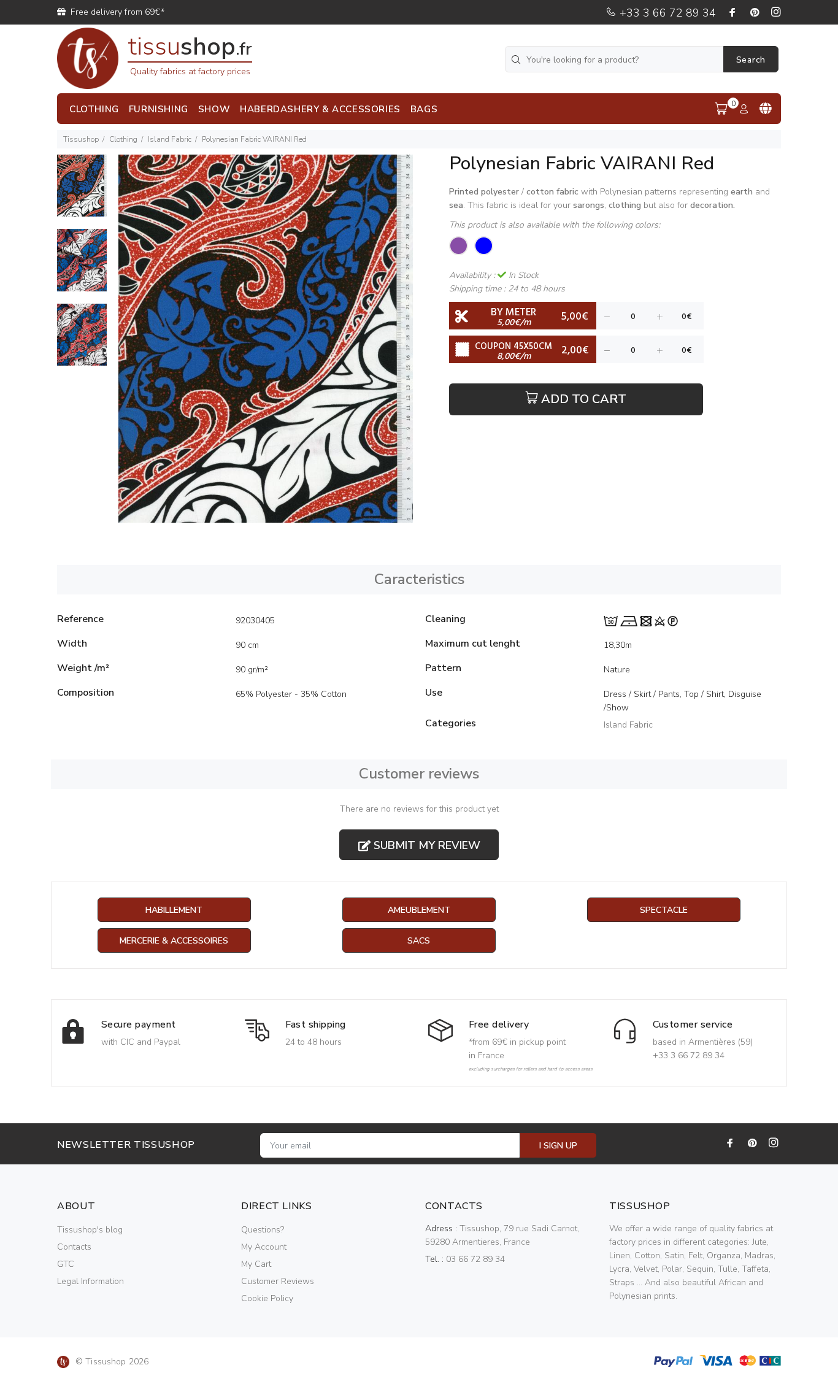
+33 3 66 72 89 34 (666, 13)
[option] (82, 192)
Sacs (418, 941)
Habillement (173, 910)
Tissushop (81, 139)
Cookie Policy (267, 1298)
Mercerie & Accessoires (174, 941)
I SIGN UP (558, 1145)
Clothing (123, 139)
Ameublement (419, 910)
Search (751, 60)
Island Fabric (169, 139)
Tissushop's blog (90, 1230)
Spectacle (664, 910)
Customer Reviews (277, 1281)
